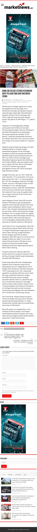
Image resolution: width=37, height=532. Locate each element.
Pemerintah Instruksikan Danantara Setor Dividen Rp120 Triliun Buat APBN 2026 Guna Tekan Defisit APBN (23, 480)
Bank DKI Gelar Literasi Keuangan (14, 328)
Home (2, 65)
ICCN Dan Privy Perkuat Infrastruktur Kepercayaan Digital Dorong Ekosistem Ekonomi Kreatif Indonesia (23, 489)
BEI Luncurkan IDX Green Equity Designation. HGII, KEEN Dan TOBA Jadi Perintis (23, 515)
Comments (18, 474)
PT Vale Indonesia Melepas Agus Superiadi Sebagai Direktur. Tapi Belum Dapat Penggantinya (14, 335)
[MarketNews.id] (18, 5)
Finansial (24, 100)
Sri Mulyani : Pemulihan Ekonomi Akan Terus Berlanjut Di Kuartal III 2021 (23, 341)
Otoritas (7, 65)
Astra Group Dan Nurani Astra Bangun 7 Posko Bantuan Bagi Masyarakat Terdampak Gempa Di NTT (23, 497)
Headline (29, 100)
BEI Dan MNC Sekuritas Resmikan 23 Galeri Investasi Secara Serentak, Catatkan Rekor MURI (24, 506)
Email (4, 378)
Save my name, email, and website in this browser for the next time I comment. (18, 391)
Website (4, 384)
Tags (24, 474)
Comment (5, 355)
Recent (4, 474)
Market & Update (12, 102)
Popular (10, 474)
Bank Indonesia (16, 65)
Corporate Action (17, 100)
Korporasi (4, 102)
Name (4, 372)
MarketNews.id (7, 99)
